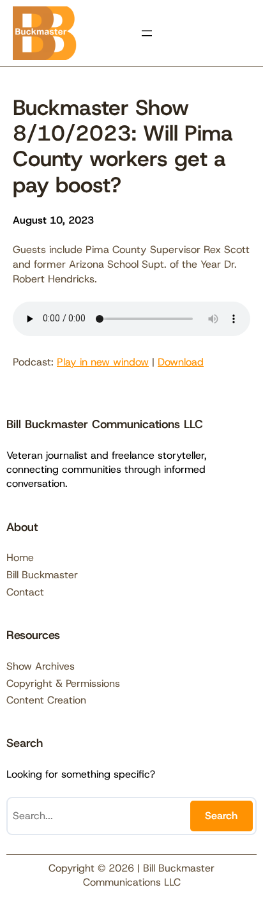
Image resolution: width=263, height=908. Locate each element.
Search (221, 815)
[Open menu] (146, 33)
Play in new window (103, 362)
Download (181, 362)
